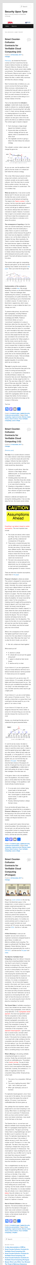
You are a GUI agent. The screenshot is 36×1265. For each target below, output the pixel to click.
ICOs (12, 927)
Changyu (7, 56)
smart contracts (16, 900)
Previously (8, 60)
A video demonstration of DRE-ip (15, 1247)
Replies (14, 1232)
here (18, 288)
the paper (16, 575)
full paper (24, 950)
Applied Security (25, 413)
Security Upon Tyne (16, 11)
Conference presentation (12, 415)
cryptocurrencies (16, 417)
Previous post (9, 450)
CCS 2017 (8, 950)
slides (6, 953)
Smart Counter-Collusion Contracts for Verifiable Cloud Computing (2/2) (13, 45)
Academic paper (15, 413)
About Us (14, 26)
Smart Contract (14, 419)
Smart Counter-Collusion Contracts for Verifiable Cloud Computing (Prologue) (13, 867)
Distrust (24, 417)
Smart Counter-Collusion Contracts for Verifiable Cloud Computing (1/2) (13, 435)
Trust (20, 419)
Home (7, 26)
